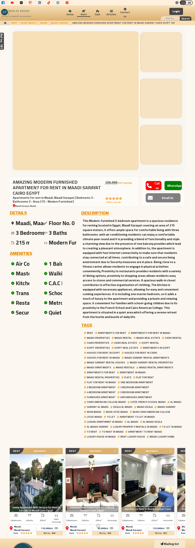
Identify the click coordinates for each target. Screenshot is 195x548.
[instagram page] (30, 2)
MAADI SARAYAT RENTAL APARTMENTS (147, 357)
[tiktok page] (48, 2)
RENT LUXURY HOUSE (132, 436)
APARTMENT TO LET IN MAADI (137, 416)
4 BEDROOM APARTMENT (101, 392)
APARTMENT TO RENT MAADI (145, 431)
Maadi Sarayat (22, 530)
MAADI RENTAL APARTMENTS (156, 367)
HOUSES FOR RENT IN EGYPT (103, 352)
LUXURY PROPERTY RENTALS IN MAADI (135, 426)
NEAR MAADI (94, 412)
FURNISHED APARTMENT (101, 397)
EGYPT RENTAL (150, 342)
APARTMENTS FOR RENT (112, 333)
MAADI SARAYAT (166, 407)
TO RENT (92, 431)
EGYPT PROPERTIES (98, 347)
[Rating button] (26, 533)
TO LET (111, 416)
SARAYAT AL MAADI (98, 407)
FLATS (127, 377)
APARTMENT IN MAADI (133, 372)
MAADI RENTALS (125, 367)
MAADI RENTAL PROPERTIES (103, 377)
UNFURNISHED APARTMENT (136, 397)
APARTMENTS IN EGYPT (156, 347)
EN (183, 3)
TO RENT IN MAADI (113, 431)
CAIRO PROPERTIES (98, 342)
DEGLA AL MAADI (122, 407)
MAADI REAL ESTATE (148, 338)
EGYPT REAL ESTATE (126, 347)
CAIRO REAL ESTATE (125, 342)
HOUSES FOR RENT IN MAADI (103, 357)
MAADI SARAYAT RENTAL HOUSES (106, 362)
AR (189, 3)
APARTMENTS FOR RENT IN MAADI (150, 333)
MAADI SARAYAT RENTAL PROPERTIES (151, 362)
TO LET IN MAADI (172, 426)
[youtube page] (12, 2)
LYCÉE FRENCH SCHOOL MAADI (148, 402)
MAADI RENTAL (123, 338)
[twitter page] (21, 2)
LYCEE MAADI (94, 416)
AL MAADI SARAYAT (98, 426)
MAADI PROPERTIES (98, 338)
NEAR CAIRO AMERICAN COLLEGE (151, 412)
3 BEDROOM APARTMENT (134, 387)
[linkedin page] (39, 2)
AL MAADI (175, 402)
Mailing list (171, 544)
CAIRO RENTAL (173, 338)
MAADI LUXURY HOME (162, 436)
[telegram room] (57, 2)
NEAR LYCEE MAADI (117, 412)
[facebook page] (3, 2)
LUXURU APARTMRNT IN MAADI (105, 421)
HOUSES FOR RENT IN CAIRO (141, 352)
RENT (90, 333)
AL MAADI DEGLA (152, 421)
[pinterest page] (67, 2)
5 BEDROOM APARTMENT (134, 392)
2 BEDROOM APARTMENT (101, 387)
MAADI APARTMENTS (99, 367)
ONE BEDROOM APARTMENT (137, 382)
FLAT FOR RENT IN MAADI (101, 382)
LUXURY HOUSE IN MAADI (101, 436)
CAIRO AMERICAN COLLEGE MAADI (106, 402)
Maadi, (17, 526)
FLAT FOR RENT (145, 377)
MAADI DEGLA (145, 407)
